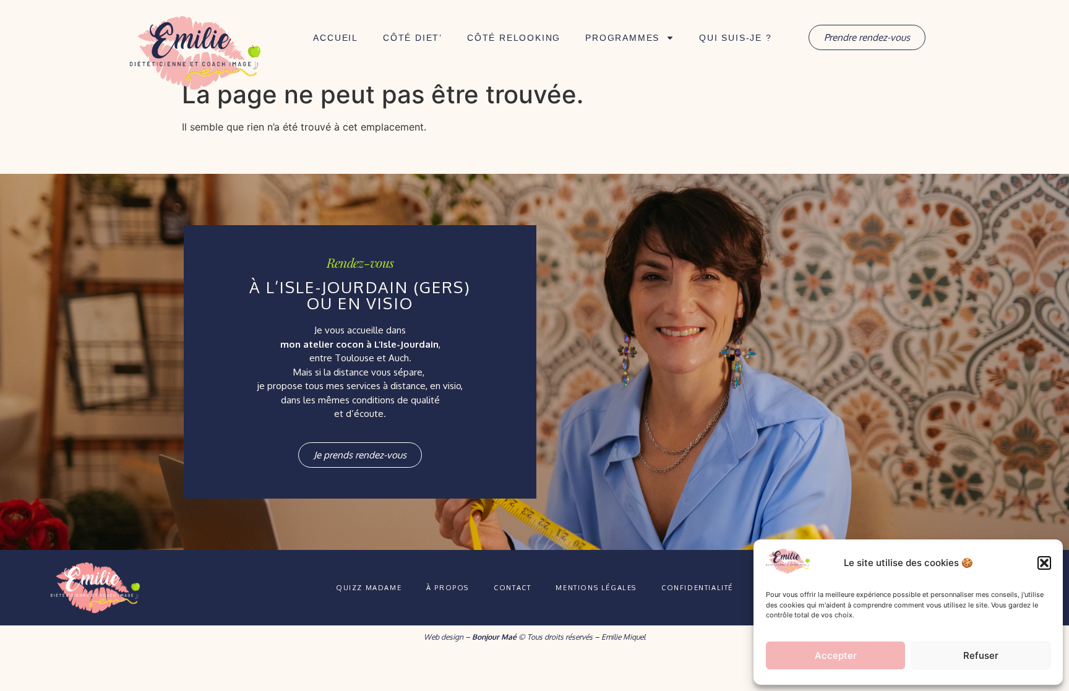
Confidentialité (697, 587)
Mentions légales (596, 587)
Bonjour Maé (494, 637)
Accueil (335, 38)
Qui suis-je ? (735, 38)
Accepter (836, 655)
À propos (447, 587)
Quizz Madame (368, 587)
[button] (1044, 563)
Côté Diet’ (412, 38)
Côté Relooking (513, 38)
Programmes (622, 38)
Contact (512, 587)
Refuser (980, 655)
